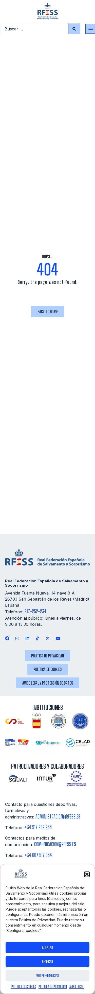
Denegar (47, 961)
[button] (86, 874)
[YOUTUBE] (57, 638)
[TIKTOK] (37, 638)
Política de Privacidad (53, 987)
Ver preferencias (47, 975)
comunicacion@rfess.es (55, 844)
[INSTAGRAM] (17, 638)
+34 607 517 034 (38, 855)
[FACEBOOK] (7, 638)
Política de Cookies (23, 987)
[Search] (74, 29)
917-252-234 (35, 611)
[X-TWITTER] (47, 638)
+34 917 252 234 (38, 827)
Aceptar (47, 947)
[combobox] (34, 29)
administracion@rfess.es (57, 816)
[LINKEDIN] (27, 638)
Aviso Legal (76, 987)
